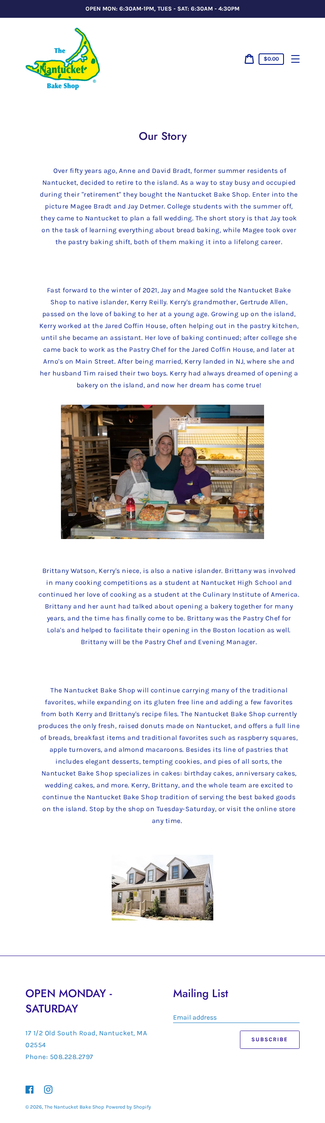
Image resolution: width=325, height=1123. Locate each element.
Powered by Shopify (128, 1107)
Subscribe (269, 1039)
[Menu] (295, 59)
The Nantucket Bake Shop (74, 1107)
